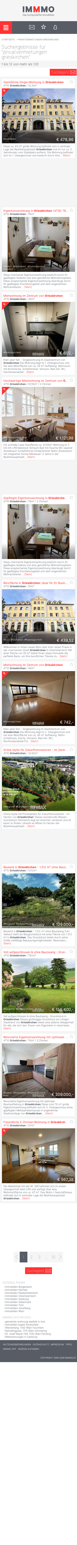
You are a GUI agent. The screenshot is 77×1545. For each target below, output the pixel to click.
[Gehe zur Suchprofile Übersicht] (32, 27)
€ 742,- (67, 722)
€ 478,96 (65, 139)
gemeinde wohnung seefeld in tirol (25, 1321)
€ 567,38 (65, 1179)
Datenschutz (41, 1344)
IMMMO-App (9, 1349)
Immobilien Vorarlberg (17, 1308)
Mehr (66, 155)
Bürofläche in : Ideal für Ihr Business (36, 583)
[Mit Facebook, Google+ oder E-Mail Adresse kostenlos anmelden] (55, 27)
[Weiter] (60, 1257)
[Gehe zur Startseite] (38, 16)
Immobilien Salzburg (17, 1298)
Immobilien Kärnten (16, 1289)
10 (53, 1257)
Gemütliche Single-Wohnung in (33, 82)
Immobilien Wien (14, 1311)
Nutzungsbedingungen (17, 1344)
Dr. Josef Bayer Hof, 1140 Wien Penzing (28, 1333)
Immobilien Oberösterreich (20, 1295)
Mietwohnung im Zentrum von (33, 295)
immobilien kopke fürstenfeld (21, 1324)
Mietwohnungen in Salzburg (21, 1336)
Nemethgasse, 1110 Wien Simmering (26, 1330)
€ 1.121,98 (65, 438)
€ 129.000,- (63, 924)
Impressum (57, 1344)
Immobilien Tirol (14, 1305)
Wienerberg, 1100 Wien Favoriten (24, 1327)
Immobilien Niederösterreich (21, 1292)
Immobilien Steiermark (18, 1301)
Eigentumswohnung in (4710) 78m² (36, 210)
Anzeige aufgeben (28, 1349)
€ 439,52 (65, 640)
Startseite (8, 39)
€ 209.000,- (63, 1094)
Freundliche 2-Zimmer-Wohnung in (36, 1122)
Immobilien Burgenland (18, 1286)
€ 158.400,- (63, 1009)
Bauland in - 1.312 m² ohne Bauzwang (38, 867)
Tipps (69, 1344)
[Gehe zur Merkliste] (43, 27)
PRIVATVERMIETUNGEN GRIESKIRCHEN (38, 39)
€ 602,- (67, 353)
